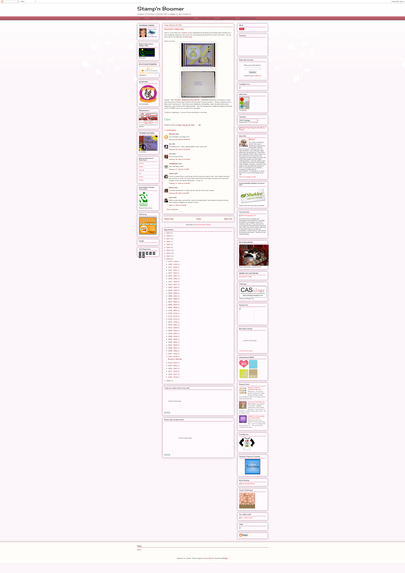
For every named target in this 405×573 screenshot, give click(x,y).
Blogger (225, 558)
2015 (168, 244)
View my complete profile (247, 177)
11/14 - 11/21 (172, 270)
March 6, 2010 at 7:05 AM (177, 205)
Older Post (228, 219)
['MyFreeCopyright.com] (247, 215)
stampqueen (173, 163)
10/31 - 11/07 (173, 276)
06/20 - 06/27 (173, 325)
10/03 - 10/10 (173, 287)
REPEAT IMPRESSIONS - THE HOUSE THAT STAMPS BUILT (171, 18)
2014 (168, 247)
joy (170, 144)
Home (142, 18)
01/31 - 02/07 (173, 368)
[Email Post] (199, 125)
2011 (168, 256)
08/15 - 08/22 (173, 302)
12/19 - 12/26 (173, 261)
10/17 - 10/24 (173, 281)
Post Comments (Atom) (203, 224)
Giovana (172, 134)
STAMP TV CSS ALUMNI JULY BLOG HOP (256, 417)
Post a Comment (172, 209)
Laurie (141, 177)
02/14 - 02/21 (173, 363)
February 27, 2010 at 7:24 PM (179, 169)
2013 (168, 250)
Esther (141, 166)
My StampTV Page (245, 276)
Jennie (171, 173)
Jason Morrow (209, 558)
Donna (171, 187)
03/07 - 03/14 (173, 354)
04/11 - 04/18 (173, 345)
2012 (168, 253)
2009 (168, 381)
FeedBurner (257, 76)
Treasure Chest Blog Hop (256, 402)
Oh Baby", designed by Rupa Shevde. (187, 100)
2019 (168, 233)
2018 (168, 236)
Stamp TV (186, 33)
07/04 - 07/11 (173, 319)
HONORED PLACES (227, 18)
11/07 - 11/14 (172, 273)
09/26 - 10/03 (173, 290)
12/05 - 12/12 (173, 264)
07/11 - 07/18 (173, 316)
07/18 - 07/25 (173, 313)
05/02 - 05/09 (173, 339)
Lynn (171, 197)
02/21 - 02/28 (173, 356)
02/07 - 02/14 (173, 365)
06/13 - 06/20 (173, 328)
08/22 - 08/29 (173, 299)
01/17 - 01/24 (173, 371)
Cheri (253, 139)
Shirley (141, 180)
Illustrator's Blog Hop (175, 359)
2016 (168, 241)
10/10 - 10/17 (173, 284)
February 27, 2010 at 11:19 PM (179, 183)
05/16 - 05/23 (173, 333)
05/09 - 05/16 (173, 336)
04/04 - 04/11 (173, 348)
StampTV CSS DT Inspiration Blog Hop (254, 388)
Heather (141, 170)
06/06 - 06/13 (173, 330)
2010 (168, 259)
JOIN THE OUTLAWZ (247, 18)
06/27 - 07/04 (173, 322)
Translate (255, 122)
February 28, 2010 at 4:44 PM (179, 193)
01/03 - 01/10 (173, 377)
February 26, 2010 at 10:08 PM (179, 149)
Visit (246, 351)
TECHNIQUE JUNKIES (206, 18)
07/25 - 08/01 (173, 310)
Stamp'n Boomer (160, 8)
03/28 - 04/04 (173, 351)
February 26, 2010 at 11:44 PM (179, 159)
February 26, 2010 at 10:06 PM (179, 139)
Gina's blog (188, 37)
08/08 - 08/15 (173, 305)
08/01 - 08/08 (173, 307)
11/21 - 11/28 (172, 267)
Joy (140, 173)
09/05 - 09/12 (173, 296)
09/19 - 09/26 (173, 293)
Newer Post (168, 219)
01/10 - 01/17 (173, 374)
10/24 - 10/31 (173, 279)
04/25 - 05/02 (173, 342)
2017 (168, 239)
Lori (170, 154)
